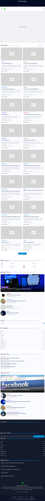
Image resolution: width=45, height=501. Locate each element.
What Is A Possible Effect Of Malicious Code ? (11, 216)
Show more (40, 45)
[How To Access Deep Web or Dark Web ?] (3, 395)
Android (22, 331)
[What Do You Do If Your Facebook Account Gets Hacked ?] (3, 401)
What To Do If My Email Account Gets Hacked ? (16, 413)
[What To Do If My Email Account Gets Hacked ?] (3, 413)
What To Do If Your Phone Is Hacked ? (31, 216)
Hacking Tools (22, 453)
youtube (34, 266)
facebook (12, 263)
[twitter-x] (20, 5)
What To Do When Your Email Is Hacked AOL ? (11, 191)
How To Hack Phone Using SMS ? (30, 63)
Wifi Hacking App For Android (7, 476)
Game (22, 337)
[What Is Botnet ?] (3, 307)
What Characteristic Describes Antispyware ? (11, 165)
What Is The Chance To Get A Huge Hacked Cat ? (33, 191)
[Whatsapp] (26, 71)
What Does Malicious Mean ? (29, 140)
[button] (44, 9)
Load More (22, 253)
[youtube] (22, 5)
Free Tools (22, 335)
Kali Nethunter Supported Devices (8, 466)
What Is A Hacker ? (5, 242)
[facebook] (18, 5)
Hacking (22, 449)
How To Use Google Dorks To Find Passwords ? (10, 358)
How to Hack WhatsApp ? (7, 63)
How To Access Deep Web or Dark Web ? (9, 363)
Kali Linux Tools (22, 455)
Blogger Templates (12, 499)
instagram (12, 266)
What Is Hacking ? (5, 140)
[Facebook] (2, 71)
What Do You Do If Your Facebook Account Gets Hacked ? (18, 401)
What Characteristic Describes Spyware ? (32, 165)
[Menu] (1, 9)
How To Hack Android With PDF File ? (8, 366)
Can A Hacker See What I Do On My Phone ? (33, 114)
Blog (22, 333)
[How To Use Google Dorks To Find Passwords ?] (3, 301)
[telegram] (27, 5)
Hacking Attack (22, 451)
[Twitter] (3, 71)
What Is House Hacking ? (29, 242)
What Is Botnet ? (5, 114)
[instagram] (25, 5)
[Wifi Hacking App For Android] (3, 313)
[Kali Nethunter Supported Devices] (3, 295)
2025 (22, 323)
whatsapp (34, 263)
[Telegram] (6, 71)
